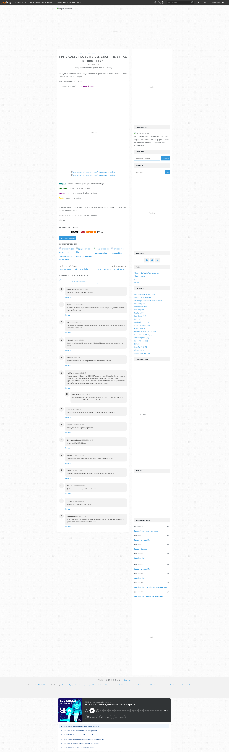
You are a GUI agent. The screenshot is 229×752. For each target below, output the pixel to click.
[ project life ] (139, 558)
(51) (141, 328)
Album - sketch (140, 276)
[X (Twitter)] (159, 2)
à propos (121, 717)
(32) (136, 344)
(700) (142, 297)
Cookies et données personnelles (174, 685)
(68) (137, 319)
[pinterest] (163, 2)
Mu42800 (41, 685)
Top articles (91, 685)
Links (136, 279)
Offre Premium (155, 685)
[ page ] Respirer (141, 549)
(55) (141, 322)
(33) (141, 341)
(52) (142, 325)
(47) (146, 331)
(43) (143, 334)
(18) (142, 353)
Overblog (127, 680)
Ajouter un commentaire (78, 281)
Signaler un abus (111, 685)
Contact (100, 685)
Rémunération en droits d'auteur (137, 685)
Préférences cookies (193, 685)
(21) (140, 347)
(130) (139, 310)
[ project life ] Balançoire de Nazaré (148, 596)
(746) (144, 294)
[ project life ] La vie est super (146, 531)
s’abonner (93, 717)
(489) (148, 300)
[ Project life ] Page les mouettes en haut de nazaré (155, 587)
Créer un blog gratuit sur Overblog (73, 685)
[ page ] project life (142, 540)
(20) (139, 350)
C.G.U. (121, 685)
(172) (140, 307)
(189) (139, 303)
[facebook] (155, 2)
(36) (141, 338)
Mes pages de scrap (87, 53)
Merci (136, 282)
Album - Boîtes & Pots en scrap (146, 273)
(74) (139, 313)
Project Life (102, 53)
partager (107, 717)
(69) (140, 316)
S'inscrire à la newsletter (67, 238)
